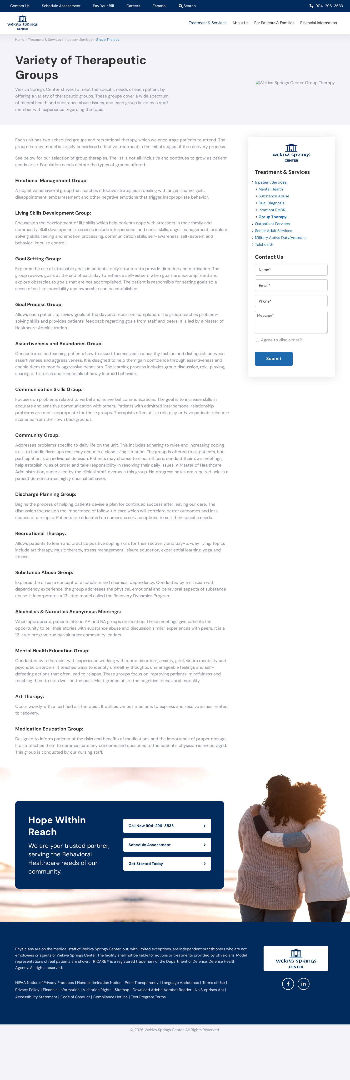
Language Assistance (180, 982)
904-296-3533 (329, 5)
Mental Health (271, 189)
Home (19, 39)
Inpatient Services (78, 39)
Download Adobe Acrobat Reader (162, 989)
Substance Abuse (274, 196)
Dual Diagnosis (271, 203)
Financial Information (61, 989)
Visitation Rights (97, 989)
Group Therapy (273, 216)
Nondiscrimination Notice (99, 982)
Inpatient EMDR (272, 209)
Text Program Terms (148, 996)
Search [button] (189, 5)
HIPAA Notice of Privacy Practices (44, 982)
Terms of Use (213, 982)
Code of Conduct (75, 996)
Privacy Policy (27, 989)
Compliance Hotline (110, 996)
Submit (273, 358)
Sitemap (122, 989)
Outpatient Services (272, 223)
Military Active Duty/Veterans (280, 237)
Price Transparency (142, 982)
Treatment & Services (44, 39)
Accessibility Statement (36, 996)
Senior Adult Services (273, 230)
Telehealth (264, 244)
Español (159, 5)
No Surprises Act (209, 989)
